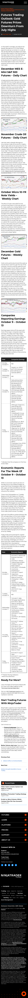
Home (2, 8)
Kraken (8, 891)
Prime (14, 897)
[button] (25, 3)
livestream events (14, 691)
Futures (7, 8)
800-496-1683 (5, 852)
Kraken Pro (13, 891)
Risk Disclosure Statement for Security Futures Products (13, 944)
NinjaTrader (20, 891)
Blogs (11, 8)
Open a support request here (10, 854)
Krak (11, 897)
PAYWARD (6, 886)
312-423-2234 (5, 858)
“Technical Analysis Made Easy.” (10, 688)
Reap (25, 895)
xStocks (12, 895)
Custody (22, 897)
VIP (8, 893)
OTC (18, 897)
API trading (12, 893)
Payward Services (6, 895)
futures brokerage (14, 713)
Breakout (4, 893)
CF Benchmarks (19, 895)
